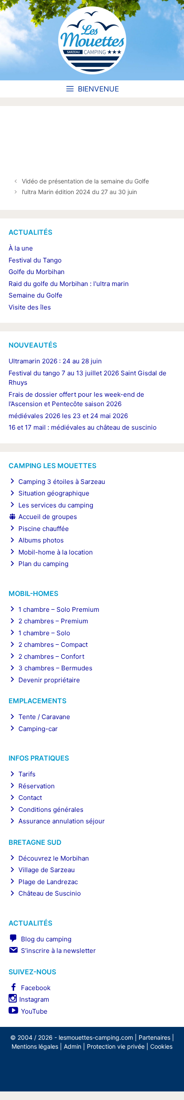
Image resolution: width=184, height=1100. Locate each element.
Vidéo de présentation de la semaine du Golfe (85, 181)
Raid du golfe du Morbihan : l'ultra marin (69, 284)
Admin (72, 1046)
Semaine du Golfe (35, 295)
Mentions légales (35, 1046)
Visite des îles (30, 307)
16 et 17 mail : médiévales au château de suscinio (83, 427)
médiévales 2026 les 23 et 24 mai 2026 (68, 416)
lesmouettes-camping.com (96, 1037)
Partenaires (154, 1037)
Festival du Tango (35, 260)
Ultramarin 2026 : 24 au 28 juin (55, 361)
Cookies (161, 1046)
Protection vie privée (116, 1046)
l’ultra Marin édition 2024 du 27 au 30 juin (79, 191)
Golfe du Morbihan (37, 272)
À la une (21, 248)
